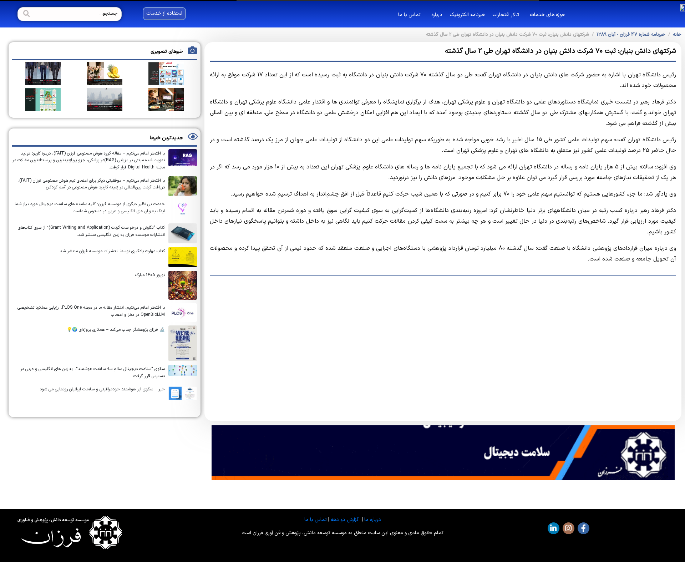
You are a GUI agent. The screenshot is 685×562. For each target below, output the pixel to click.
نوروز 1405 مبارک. (149, 275)
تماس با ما (409, 15)
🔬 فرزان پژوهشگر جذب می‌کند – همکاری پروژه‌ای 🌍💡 (116, 329)
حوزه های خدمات (547, 15)
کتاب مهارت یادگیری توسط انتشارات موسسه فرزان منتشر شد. (112, 251)
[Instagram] (568, 528)
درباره (436, 15)
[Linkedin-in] (553, 528)
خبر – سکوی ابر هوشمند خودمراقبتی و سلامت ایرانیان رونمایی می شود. (102, 389)
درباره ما (372, 519)
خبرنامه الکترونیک (467, 15)
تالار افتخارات (505, 15)
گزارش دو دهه (345, 519)
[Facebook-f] (583, 528)
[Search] (26, 14)
